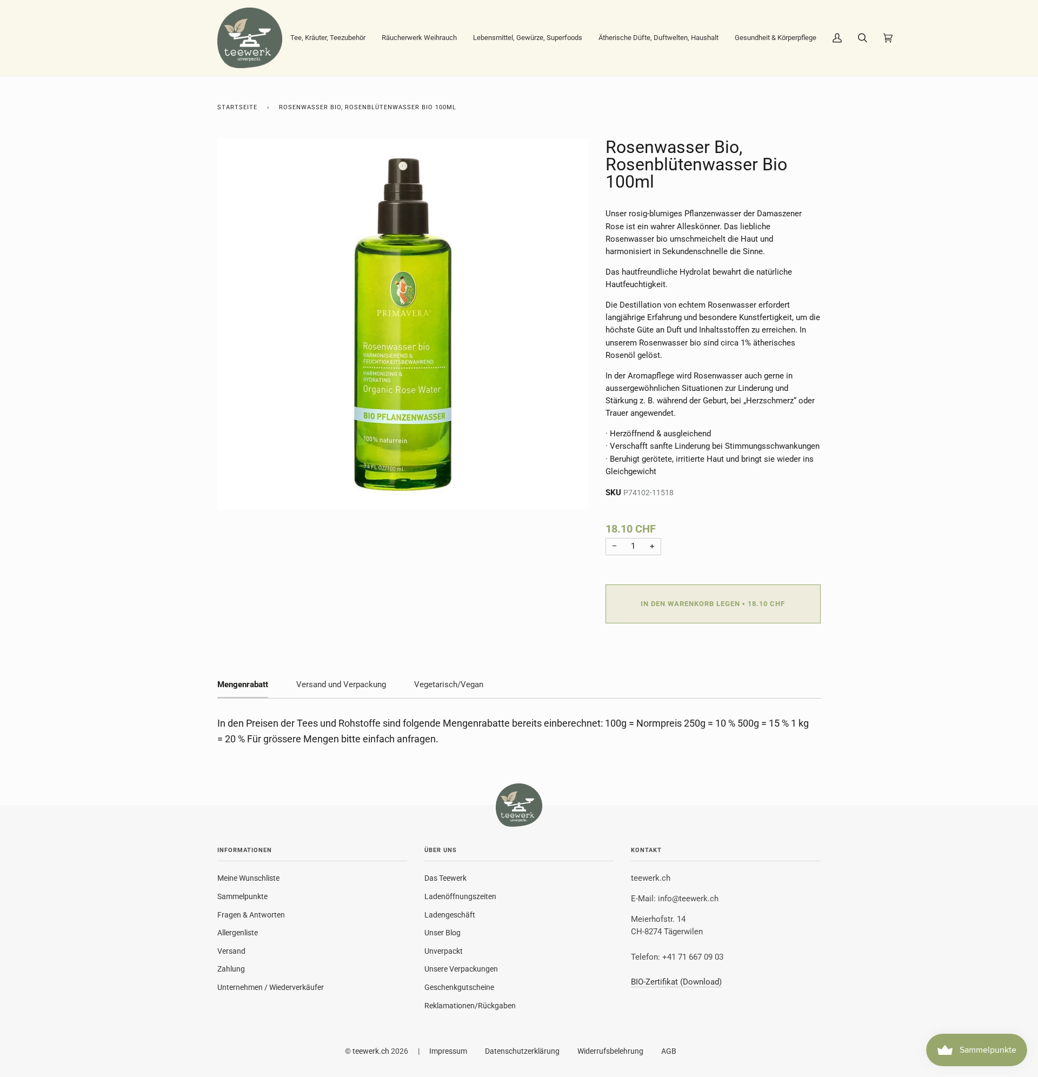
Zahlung (231, 969)
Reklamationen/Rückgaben (470, 1005)
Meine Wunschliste (248, 878)
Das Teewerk (445, 878)
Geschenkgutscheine (459, 987)
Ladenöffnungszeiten (460, 896)
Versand (231, 951)
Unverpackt (443, 951)
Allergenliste (237, 932)
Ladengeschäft (449, 914)
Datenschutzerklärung (522, 1051)
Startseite (237, 107)
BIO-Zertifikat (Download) (676, 982)
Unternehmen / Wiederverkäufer (270, 987)
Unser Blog (442, 932)
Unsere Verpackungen (461, 969)
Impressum (448, 1051)
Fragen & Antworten (251, 914)
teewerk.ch (370, 1051)
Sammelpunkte (242, 896)
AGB (668, 1051)
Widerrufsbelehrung (610, 1051)
